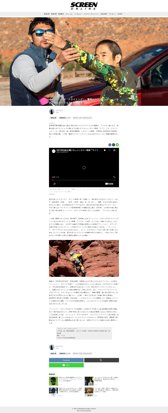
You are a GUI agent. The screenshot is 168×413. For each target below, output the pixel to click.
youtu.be (51, 194)
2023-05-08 (59, 110)
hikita (57, 112)
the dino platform (86, 410)
